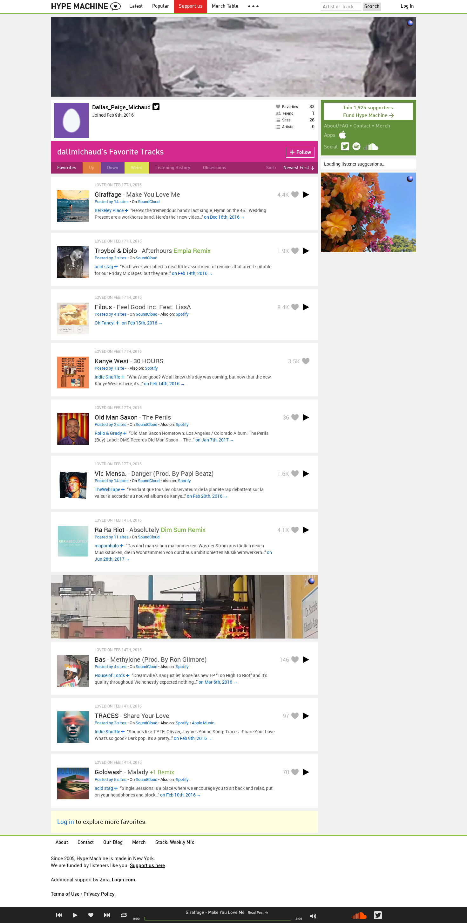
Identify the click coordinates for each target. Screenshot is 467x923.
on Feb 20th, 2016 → (207, 496)
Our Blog (113, 842)
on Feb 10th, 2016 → (180, 795)
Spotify (182, 314)
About (62, 842)
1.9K (283, 251)
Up (91, 168)
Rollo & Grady (108, 433)
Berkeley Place (109, 210)
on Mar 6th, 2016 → (218, 682)
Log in (407, 6)
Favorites (66, 168)
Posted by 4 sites (110, 314)
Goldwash (109, 772)
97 (286, 716)
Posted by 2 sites (110, 258)
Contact (361, 126)
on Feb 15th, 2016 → (142, 323)
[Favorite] (295, 194)
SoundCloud (148, 201)
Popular (160, 6)
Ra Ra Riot (110, 529)
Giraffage (195, 912)
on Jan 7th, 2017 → (214, 440)
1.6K (283, 473)
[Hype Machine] (88, 6)
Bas (100, 659)
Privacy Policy (99, 894)
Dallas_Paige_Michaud (121, 107)
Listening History (172, 168)
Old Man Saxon (116, 417)
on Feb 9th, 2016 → (193, 738)
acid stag (104, 266)
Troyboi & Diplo (116, 250)
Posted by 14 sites (112, 201)
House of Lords (110, 675)
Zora (105, 879)
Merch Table (225, 6)
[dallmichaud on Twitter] (156, 107)
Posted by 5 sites (110, 779)
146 (284, 659)
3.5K (294, 361)
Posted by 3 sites (110, 723)
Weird (137, 168)
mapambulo (107, 546)
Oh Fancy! (105, 323)
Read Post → (258, 913)
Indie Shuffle (107, 377)
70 (286, 772)
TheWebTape (107, 489)
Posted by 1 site (109, 368)
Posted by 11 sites (112, 537)
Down (112, 168)
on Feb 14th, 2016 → (192, 273)
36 (286, 417)
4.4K (283, 194)
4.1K (283, 530)
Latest (136, 6)
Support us (190, 6)
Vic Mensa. (110, 473)
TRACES (106, 715)
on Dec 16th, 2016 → (224, 217)
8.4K (283, 307)
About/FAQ (336, 126)
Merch (383, 126)
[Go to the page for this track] (73, 206)
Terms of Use (65, 894)
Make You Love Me (226, 912)
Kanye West (112, 361)
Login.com (123, 879)
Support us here (147, 865)
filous (103, 307)
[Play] (306, 194)
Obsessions (214, 168)
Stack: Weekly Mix (174, 842)
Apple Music (203, 723)
